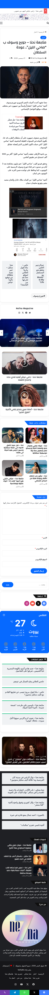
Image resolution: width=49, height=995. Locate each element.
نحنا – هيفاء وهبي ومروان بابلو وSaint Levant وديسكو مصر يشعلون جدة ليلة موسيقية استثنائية (36, 449)
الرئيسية (42, 32)
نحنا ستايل (27, 978)
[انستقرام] (19, 312)
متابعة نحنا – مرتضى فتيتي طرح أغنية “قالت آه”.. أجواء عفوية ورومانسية (13, 481)
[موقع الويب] (29, 312)
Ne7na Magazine (38, 58)
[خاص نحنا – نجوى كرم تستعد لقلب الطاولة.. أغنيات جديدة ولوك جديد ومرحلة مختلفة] (40, 871)
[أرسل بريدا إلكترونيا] (29, 58)
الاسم (44, 538)
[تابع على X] (31, 58)
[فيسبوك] (26, 312)
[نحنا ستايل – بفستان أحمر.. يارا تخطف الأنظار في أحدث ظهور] (40, 859)
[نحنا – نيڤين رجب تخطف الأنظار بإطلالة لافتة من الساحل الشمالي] (36, 467)
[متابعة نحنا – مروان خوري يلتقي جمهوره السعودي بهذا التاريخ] (40, 848)
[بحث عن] (47, 23)
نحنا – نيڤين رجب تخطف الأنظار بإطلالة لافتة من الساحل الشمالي (38, 478)
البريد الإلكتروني (41, 549)
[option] (24, 333)
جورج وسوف (38, 296)
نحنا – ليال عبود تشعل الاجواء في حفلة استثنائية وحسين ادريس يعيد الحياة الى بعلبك (13, 449)
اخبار (35, 32)
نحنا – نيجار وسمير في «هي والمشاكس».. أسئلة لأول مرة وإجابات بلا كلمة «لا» (25, 339)
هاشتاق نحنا (9, 974)
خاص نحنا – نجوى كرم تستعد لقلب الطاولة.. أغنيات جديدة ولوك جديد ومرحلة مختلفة (18, 870)
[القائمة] (1, 23)
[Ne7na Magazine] (24, 17)
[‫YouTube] (32, 603)
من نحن (19, 978)
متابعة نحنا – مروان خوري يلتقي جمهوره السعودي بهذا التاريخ (19, 847)
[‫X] (22, 312)
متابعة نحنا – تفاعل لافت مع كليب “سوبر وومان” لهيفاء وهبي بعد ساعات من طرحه (27, 760)
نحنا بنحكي (27, 974)
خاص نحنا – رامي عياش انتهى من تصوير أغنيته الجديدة (24, 11)
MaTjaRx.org (22, 970)
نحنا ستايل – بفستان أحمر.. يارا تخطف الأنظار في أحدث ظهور (17, 858)
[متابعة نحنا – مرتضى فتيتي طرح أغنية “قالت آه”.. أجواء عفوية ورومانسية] (12, 468)
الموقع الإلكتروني (41, 559)
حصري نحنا (18, 974)
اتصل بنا (12, 978)
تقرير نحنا (36, 978)
